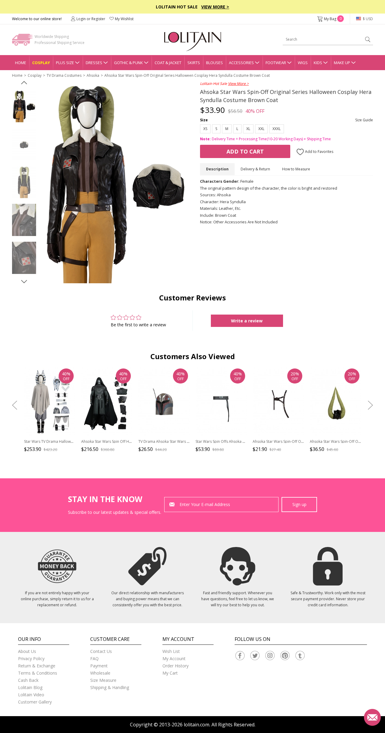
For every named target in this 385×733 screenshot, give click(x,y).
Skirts (193, 62)
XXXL (277, 128)
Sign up (299, 504)
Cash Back (28, 680)
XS (205, 128)
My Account (174, 658)
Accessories (241, 62)
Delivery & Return (255, 169)
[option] (24, 106)
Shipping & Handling (109, 687)
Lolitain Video (31, 694)
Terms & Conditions (37, 673)
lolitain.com (196, 724)
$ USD (367, 18)
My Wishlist (124, 18)
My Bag (333, 18)
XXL (261, 128)
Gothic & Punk (128, 62)
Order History (175, 666)
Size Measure (103, 680)
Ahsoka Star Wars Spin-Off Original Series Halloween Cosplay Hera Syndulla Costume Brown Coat (187, 75)
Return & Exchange (36, 666)
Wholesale (100, 673)
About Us (27, 651)
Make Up (342, 62)
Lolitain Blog (30, 687)
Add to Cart (245, 151)
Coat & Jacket (168, 62)
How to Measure (296, 169)
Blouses (214, 62)
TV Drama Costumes (64, 75)
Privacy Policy (31, 658)
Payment (99, 666)
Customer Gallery (35, 702)
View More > (215, 7)
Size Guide (364, 120)
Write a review (247, 321)
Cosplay (41, 62)
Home (20, 62)
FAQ (94, 658)
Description (217, 169)
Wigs (303, 62)
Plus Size (65, 62)
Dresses (94, 62)
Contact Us (101, 651)
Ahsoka (93, 75)
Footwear (276, 62)
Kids (318, 62)
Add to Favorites (318, 151)
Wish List (171, 651)
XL (248, 128)
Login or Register (90, 18)
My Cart (170, 673)
